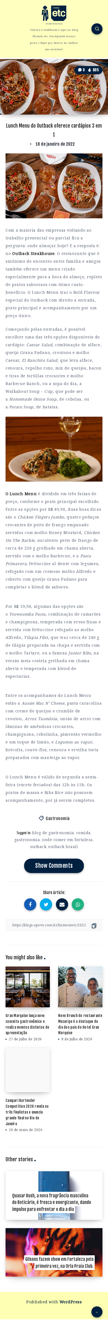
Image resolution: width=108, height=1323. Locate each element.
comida (83, 832)
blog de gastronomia (53, 832)
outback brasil (63, 846)
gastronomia (27, 839)
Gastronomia (58, 818)
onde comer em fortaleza (67, 839)
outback (38, 846)
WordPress (71, 1301)
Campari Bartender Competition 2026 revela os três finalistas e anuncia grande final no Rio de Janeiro (27, 1112)
